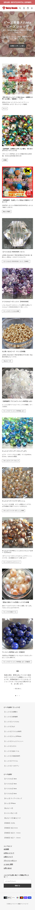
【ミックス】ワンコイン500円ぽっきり (14, 411)
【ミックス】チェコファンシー (11, 562)
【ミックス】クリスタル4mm (11, 311)
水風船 (5, 160)
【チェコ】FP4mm (10, 803)
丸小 (19, 36)
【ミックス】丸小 (9, 726)
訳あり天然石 (6, 211)
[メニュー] (32, 8)
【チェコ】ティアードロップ (11, 460)
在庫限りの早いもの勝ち (17, 46)
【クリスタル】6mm (10, 793)
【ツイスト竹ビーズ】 (11, 813)
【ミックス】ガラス (10, 746)
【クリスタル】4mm (10, 783)
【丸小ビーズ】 (7, 361)
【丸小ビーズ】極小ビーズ (12, 818)
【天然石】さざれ (9, 823)
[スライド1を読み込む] (16, 696)
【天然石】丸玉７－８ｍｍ (12, 837)
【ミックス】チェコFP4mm (12, 736)
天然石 (24, 36)
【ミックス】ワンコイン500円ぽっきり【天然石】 (17, 661)
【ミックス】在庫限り (11, 712)
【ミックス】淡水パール (9, 612)
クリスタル (6, 36)
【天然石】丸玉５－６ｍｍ (12, 833)
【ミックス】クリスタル (11, 721)
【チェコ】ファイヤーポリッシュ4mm (13, 510)
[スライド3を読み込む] (19, 696)
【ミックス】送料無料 (11, 716)
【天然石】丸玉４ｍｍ (11, 828)
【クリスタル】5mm (10, 788)
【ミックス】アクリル (11, 761)
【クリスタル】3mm (10, 779)
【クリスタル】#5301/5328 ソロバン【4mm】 (16, 261)
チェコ (14, 36)
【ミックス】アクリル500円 (12, 731)
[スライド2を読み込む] (17, 696)
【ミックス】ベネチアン (11, 766)
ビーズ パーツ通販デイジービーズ (19, 903)
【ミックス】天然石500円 (12, 756)
